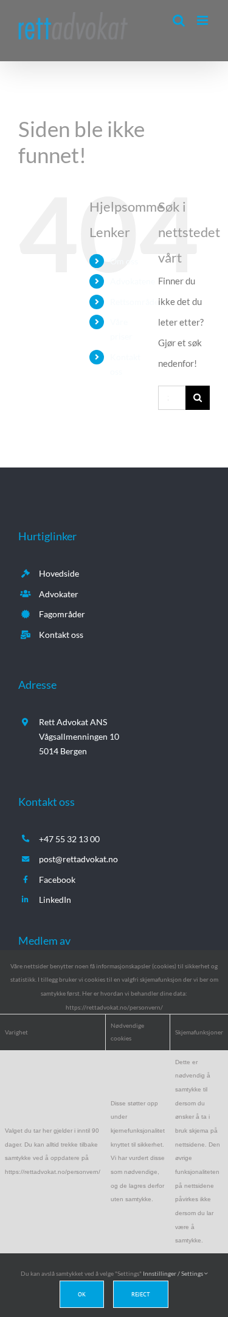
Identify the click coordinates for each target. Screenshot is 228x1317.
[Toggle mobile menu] (203, 20)
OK (82, 1294)
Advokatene (132, 281)
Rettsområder (136, 302)
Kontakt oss (61, 634)
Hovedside (59, 573)
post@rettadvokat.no (78, 859)
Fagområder (62, 614)
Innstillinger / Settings (173, 1273)
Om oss (124, 261)
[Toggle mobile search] (179, 20)
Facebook (57, 879)
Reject (140, 1294)
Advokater (58, 594)
